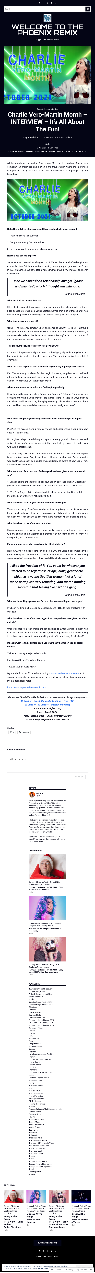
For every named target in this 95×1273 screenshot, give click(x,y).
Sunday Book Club (36, 1119)
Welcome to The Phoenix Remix (47, 30)
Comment (79, 777)
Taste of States (35, 1127)
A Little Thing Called (37, 991)
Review (32, 1117)
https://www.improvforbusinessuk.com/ (26, 687)
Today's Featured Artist (38, 1161)
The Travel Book (35, 1151)
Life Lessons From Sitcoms (40, 1072)
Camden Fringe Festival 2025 (40, 1002)
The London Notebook (38, 1140)
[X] (55, 3)
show (84, 151)
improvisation (67, 151)
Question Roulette (36, 1114)
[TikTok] (47, 3)
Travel (31, 1169)
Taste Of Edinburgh (36, 1125)
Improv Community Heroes (40, 1059)
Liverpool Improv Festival (39, 1078)
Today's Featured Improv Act (40, 1166)
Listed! (31, 1075)
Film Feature (34, 1038)
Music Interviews (36, 1093)
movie (31, 1083)
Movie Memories (36, 1085)
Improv (47, 109)
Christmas (33, 1007)
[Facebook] (40, 3)
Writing (32, 1174)
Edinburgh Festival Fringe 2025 (41, 1023)
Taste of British (35, 1122)
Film (31, 1036)
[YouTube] (51, 3)
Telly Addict (33, 1135)
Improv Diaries (35, 1065)
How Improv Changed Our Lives (41, 1054)
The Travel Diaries (36, 1153)
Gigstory (32, 1051)
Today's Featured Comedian (40, 1164)
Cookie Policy (48, 1268)
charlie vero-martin (16, 151)
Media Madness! (35, 1080)
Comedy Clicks (35, 1015)
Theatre (50, 926)
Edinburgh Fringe (35, 884)
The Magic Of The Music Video (41, 1143)
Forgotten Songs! (36, 1046)
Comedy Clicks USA (37, 1018)
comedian (29, 151)
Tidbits (32, 1159)
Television (33, 1132)
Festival (32, 1033)
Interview (54, 109)
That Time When (35, 1138)
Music (44, 926)
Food (31, 1041)
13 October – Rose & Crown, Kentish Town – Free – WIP (47, 701)
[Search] (87, 9)
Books (31, 999)
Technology (33, 1130)
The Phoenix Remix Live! (39, 1146)
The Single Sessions (37, 1148)
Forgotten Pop (35, 1044)
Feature (44, 151)
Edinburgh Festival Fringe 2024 (41, 1020)
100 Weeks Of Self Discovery (40, 989)
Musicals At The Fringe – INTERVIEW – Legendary (45, 930)
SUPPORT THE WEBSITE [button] (47, 1243)
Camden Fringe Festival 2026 (40, 1004)
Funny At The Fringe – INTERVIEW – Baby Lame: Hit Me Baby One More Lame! (46, 971)
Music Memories (36, 1096)
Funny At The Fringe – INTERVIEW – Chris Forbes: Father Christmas (46, 888)
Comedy (40, 109)
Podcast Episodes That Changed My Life (45, 1109)
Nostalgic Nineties (36, 1098)
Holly (47, 144)
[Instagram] (44, 3)
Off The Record (35, 1101)
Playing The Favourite (37, 1104)
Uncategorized (35, 1172)
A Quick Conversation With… (40, 994)
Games (32, 1049)
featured (51, 151)
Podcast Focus (35, 1112)
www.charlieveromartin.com (65, 673)
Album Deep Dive (36, 997)
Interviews (33, 1070)
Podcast (32, 1106)
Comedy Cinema (35, 1012)
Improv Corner (35, 1062)
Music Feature (35, 1091)
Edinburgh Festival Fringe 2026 (47, 882)
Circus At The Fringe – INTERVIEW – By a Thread (79, 1218)
